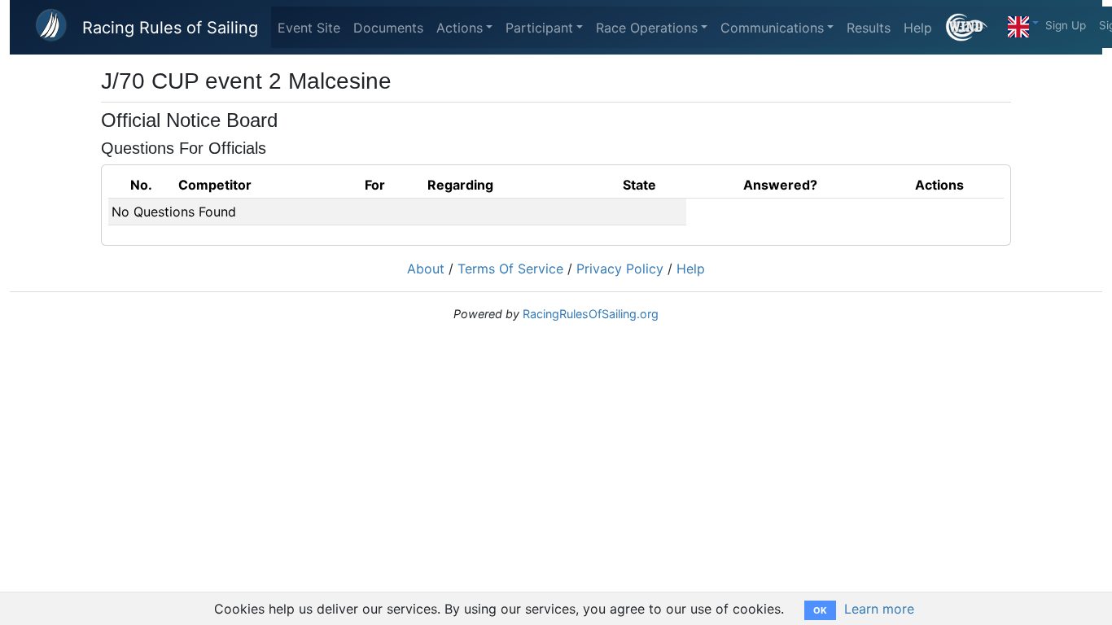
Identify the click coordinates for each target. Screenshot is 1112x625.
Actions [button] (459, 28)
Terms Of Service (510, 268)
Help (918, 28)
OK (820, 610)
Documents (388, 28)
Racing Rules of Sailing (170, 27)
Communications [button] (772, 28)
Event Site (309, 28)
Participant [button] (539, 28)
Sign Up (1065, 25)
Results (869, 28)
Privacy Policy (619, 268)
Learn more (879, 609)
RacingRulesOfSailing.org (591, 314)
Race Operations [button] (647, 28)
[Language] (1023, 23)
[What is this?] (973, 27)
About (425, 268)
